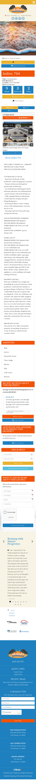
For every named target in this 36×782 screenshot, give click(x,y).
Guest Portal (18, 674)
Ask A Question (19, 443)
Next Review (19, 416)
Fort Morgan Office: (18, 730)
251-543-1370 (26, 16)
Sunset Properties (18, 9)
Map (10, 110)
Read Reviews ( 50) (18, 118)
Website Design (9, 776)
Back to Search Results (11, 58)
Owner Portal (18, 672)
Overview (10, 107)
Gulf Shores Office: (18, 743)
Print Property (18, 101)
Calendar (27, 107)
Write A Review (19, 420)
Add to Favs (18, 97)
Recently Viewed (19, 66)
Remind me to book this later (18, 468)
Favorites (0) (19, 62)
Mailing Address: (18, 756)
